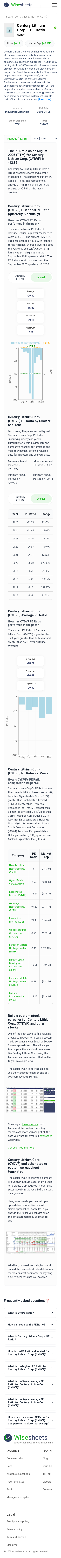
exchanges (46, 1136)
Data (9, 1466)
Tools (10, 1489)
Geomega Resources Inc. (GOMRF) (17, 907)
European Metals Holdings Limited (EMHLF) (18, 981)
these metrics (30, 1124)
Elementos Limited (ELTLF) (17, 920)
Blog (45, 1458)
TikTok (47, 1473)
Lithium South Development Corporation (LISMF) (16, 964)
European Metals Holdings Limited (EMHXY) (18, 948)
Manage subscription (18, 1497)
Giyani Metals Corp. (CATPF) (16, 882)
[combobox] (30, 16)
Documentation (15, 1458)
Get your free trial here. (21, 1147)
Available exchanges (18, 1473)
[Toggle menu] (54, 5)
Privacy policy (14, 1529)
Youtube (47, 1466)
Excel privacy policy (18, 1521)
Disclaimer (12, 1544)
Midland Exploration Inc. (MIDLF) (17, 996)
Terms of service (16, 1537)
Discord (47, 1481)
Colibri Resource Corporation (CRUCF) (17, 933)
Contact (47, 1489)
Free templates (15, 1481)
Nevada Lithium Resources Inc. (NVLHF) (17, 868)
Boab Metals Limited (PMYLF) (17, 894)
